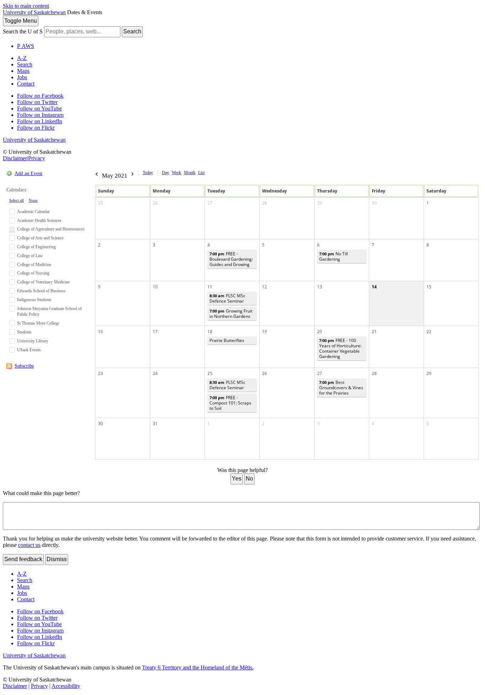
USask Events (29, 349)
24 (155, 373)
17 (155, 332)
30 (374, 203)
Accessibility (65, 686)
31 (155, 423)
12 (264, 287)
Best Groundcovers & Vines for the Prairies (341, 387)
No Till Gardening (333, 256)
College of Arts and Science (40, 237)
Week (176, 172)
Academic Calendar (33, 211)
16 (100, 332)
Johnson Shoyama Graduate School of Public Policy (49, 311)
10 (155, 287)
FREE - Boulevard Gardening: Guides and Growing (231, 259)
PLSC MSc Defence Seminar (227, 298)
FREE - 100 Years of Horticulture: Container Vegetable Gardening (340, 348)
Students (24, 332)
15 (428, 287)
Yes (236, 479)
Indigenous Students (34, 299)
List (201, 172)
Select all (16, 200)
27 (209, 203)
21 (374, 332)
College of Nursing (33, 273)
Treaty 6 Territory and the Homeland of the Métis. (198, 667)
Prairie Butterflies (226, 340)
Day (165, 172)
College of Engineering (36, 246)
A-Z (22, 58)
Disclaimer (15, 158)
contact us (29, 545)
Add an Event (28, 173)
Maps (23, 71)
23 (100, 373)
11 (209, 287)
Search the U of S (23, 31)
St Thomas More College (38, 323)
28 (264, 203)
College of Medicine (34, 264)
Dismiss (57, 559)
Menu (20, 21)
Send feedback (23, 559)
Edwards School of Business (41, 290)
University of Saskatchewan (34, 12)
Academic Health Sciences (39, 220)
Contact (25, 84)
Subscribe (24, 366)
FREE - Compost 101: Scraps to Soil (230, 403)
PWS (25, 46)
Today (148, 172)
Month (189, 172)
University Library (32, 340)
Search (132, 31)
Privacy (36, 158)
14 (374, 287)
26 (155, 203)
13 (319, 287)
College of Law (30, 255)
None (33, 200)
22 (428, 332)
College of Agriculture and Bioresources (51, 229)
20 (319, 332)
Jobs (22, 77)
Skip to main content (26, 6)
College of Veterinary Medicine (43, 281)
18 (209, 332)
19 (264, 332)
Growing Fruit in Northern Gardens (230, 313)
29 (319, 203)
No (249, 479)
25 (100, 203)
